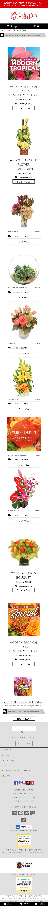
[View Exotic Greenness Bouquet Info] (24, 548)
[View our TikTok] (28, 784)
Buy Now (23, 108)
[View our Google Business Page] (20, 784)
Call (9, 903)
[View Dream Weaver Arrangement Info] (24, 210)
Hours (41, 903)
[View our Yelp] (32, 784)
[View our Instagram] (24, 784)
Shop (13, 26)
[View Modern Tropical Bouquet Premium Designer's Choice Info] (24, 433)
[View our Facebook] (16, 784)
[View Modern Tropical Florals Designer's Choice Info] (24, 63)
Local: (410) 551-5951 (24, 801)
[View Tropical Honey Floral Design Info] (24, 378)
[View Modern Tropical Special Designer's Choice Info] (24, 619)
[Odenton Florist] (24, 20)
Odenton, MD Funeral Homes (24, 874)
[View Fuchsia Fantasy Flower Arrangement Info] (24, 489)
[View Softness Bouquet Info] (24, 322)
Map (25, 903)
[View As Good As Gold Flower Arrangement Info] (24, 137)
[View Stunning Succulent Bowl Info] (24, 266)
